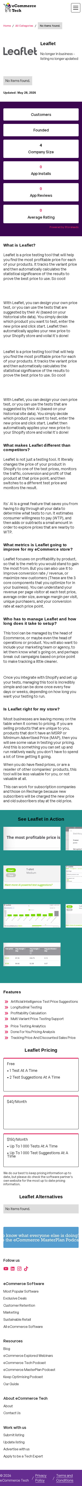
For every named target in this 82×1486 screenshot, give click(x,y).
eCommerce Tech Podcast (24, 1363)
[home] (20, 8)
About (8, 1406)
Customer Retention (19, 1305)
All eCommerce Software (23, 1327)
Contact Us (12, 1413)
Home (7, 25)
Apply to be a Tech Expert (23, 1456)
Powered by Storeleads (64, 227)
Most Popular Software (21, 1291)
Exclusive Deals (15, 1298)
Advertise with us (16, 1449)
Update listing (14, 1442)
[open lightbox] (32, 843)
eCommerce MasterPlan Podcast (29, 1370)
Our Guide (11, 1384)
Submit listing (13, 1435)
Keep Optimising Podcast (23, 1377)
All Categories (24, 25)
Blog (6, 1349)
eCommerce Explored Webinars (28, 1355)
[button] (73, 7)
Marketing (11, 1312)
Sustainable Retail (17, 1319)
